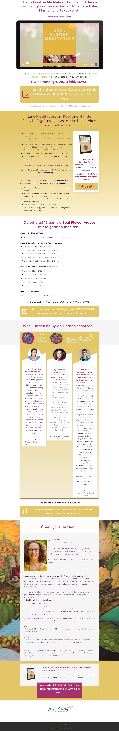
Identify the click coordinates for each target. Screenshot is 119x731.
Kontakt (47, 728)
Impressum (55, 728)
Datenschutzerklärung (67, 728)
